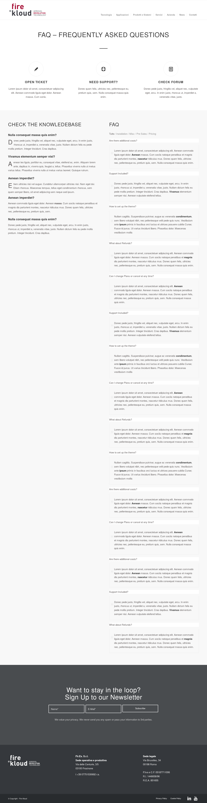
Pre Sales (141, 133)
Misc (132, 133)
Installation (121, 133)
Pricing (152, 133)
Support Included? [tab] (118, 173)
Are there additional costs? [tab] (123, 140)
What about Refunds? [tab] (120, 243)
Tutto (111, 133)
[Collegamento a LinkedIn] (189, 798)
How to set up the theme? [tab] (122, 206)
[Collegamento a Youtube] (195, 798)
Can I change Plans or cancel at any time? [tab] (131, 276)
